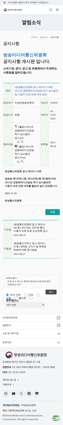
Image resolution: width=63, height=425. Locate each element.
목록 (52, 212)
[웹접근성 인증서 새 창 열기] (55, 416)
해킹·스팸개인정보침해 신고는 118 (19, 410)
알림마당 (44, 37)
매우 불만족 (12, 301)
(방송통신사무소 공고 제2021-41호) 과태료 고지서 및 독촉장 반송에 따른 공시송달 (30, 246)
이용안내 (7, 384)
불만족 (22, 298)
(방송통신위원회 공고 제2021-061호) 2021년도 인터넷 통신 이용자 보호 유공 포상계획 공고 (31, 227)
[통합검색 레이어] (50, 10)
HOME (34, 37)
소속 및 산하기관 (11, 333)
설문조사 (7, 325)
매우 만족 (15, 295)
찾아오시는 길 (10, 379)
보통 (8, 298)
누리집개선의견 (10, 317)
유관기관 (7, 342)
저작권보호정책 (28, 405)
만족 (30, 295)
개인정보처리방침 (11, 405)
